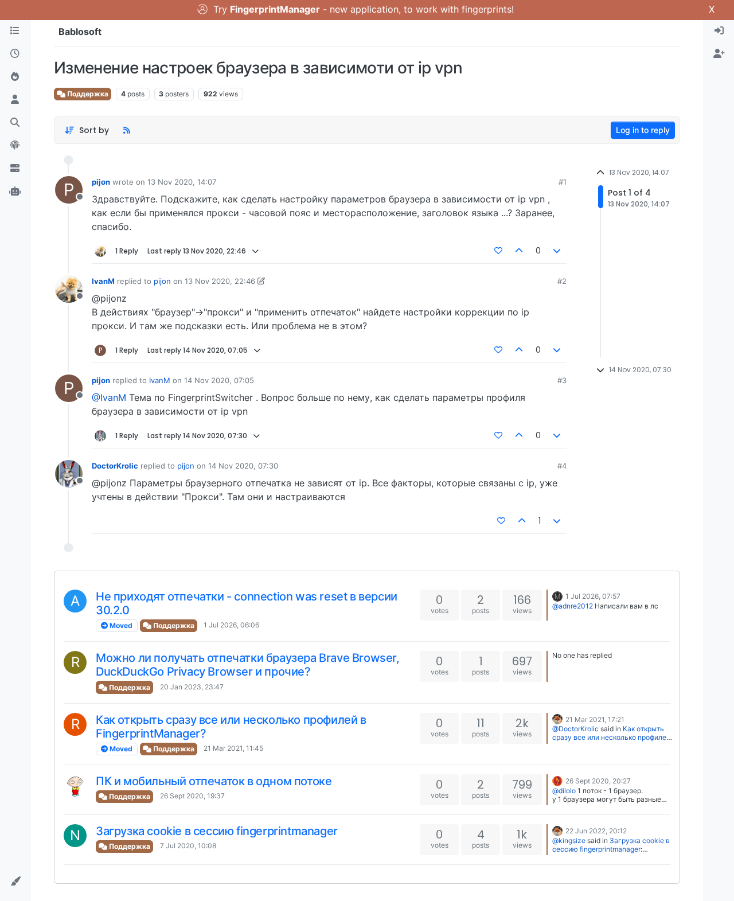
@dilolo (564, 790)
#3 (562, 380)
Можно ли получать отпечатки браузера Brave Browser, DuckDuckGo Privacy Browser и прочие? (248, 664)
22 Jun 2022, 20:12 (596, 830)
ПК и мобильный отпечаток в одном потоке (213, 781)
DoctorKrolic (115, 465)
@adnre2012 (572, 606)
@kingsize (568, 840)
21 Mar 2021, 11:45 (233, 748)
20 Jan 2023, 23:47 (192, 686)
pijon (101, 181)
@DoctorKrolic (575, 728)
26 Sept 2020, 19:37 (192, 795)
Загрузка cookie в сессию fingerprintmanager (217, 831)
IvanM (103, 281)
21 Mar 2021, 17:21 (594, 719)
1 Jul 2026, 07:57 (592, 596)
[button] (15, 881)
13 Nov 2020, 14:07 (181, 181)
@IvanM (109, 397)
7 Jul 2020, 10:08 (188, 845)
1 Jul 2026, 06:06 (231, 625)
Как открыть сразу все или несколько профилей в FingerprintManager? (611, 737)
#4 (562, 465)
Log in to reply (643, 130)
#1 (563, 181)
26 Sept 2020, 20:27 (598, 781)
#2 (562, 281)
